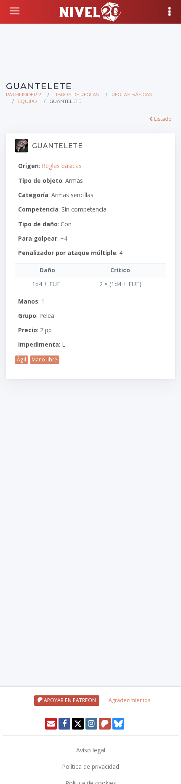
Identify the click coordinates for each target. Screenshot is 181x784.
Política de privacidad (90, 766)
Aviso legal (90, 750)
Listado (162, 118)
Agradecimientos (129, 700)
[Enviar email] (51, 724)
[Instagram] (91, 724)
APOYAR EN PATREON (69, 700)
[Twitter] (78, 724)
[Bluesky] (118, 724)
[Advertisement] (90, 51)
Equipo (27, 101)
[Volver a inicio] (15, 11)
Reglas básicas (132, 95)
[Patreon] (105, 724)
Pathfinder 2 (23, 95)
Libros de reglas (76, 95)
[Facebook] (64, 724)
